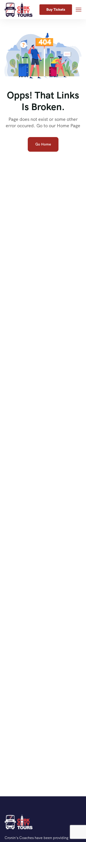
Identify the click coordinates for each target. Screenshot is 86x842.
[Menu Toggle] (78, 9)
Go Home (43, 144)
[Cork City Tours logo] (19, 822)
